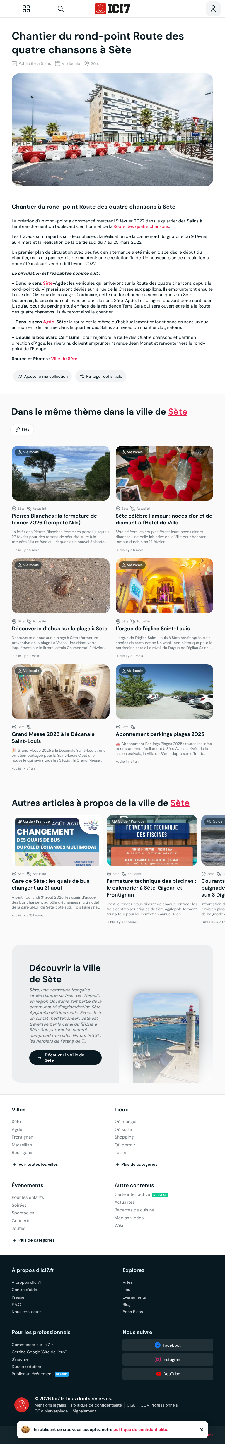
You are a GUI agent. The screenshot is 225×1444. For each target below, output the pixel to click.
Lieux (121, 1109)
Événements (27, 1185)
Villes (18, 1109)
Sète (48, 283)
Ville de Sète (64, 359)
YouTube (172, 1373)
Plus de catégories (139, 1164)
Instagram (172, 1359)
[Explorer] (26, 9)
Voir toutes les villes (38, 1164)
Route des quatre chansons (141, 226)
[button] (42, 376)
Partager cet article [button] (104, 376)
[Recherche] (72, 8)
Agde (48, 322)
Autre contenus (134, 1185)
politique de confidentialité (140, 1429)
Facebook (172, 1345)
